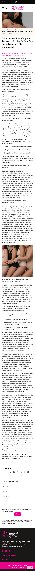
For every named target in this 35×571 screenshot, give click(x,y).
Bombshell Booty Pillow (20, 565)
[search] (6, 8)
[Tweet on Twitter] (10, 472)
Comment (6, 496)
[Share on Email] (24, 472)
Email (5, 492)
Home (3, 30)
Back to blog (7, 468)
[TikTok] (9, 551)
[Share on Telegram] (21, 472)
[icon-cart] (31, 8)
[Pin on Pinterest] (14, 472)
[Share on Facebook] (7, 472)
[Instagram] (6, 551)
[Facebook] (3, 551)
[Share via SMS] (28, 472)
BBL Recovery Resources (14, 30)
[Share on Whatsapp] (17, 472)
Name (5, 487)
